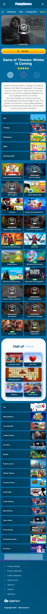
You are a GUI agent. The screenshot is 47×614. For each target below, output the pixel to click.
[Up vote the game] (37, 75)
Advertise (11, 594)
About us (11, 585)
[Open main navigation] (4, 4)
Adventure (11, 12)
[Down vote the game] (23, 75)
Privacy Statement (14, 571)
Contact (10, 589)
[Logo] (23, 4)
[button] (43, 4)
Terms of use (12, 580)
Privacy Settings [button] (13, 566)
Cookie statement (14, 575)
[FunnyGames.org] (2, 12)
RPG (21, 12)
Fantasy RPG (31, 12)
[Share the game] (10, 75)
